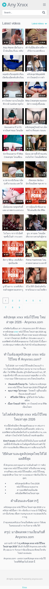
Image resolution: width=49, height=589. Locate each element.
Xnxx (24, 587)
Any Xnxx (17, 4)
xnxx (16, 331)
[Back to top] (44, 583)
